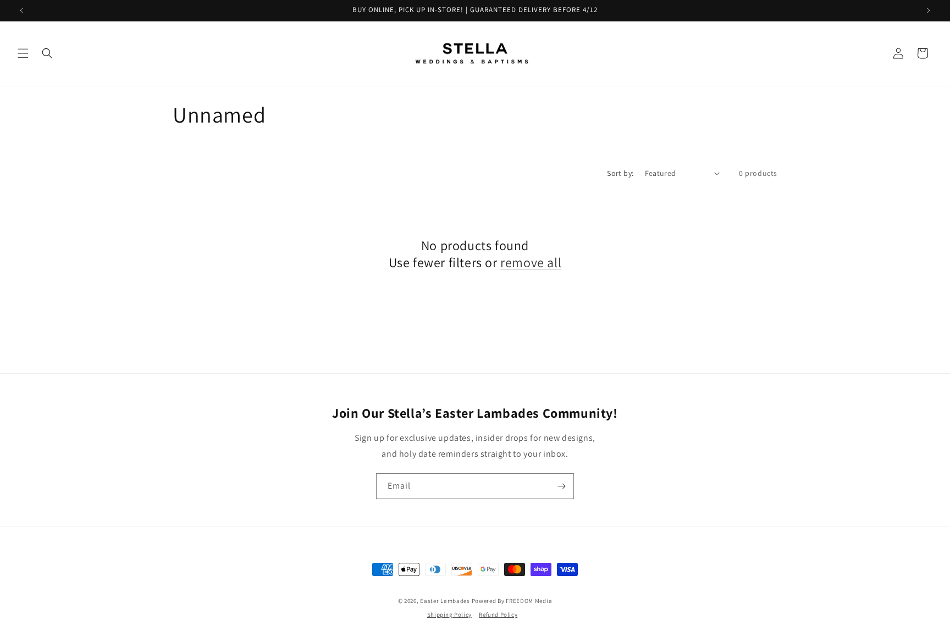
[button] (23, 53)
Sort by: (620, 173)
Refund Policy (498, 614)
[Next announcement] (928, 10)
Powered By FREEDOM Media (512, 601)
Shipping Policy (449, 614)
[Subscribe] (561, 486)
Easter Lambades (445, 601)
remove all (530, 262)
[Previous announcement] (21, 10)
